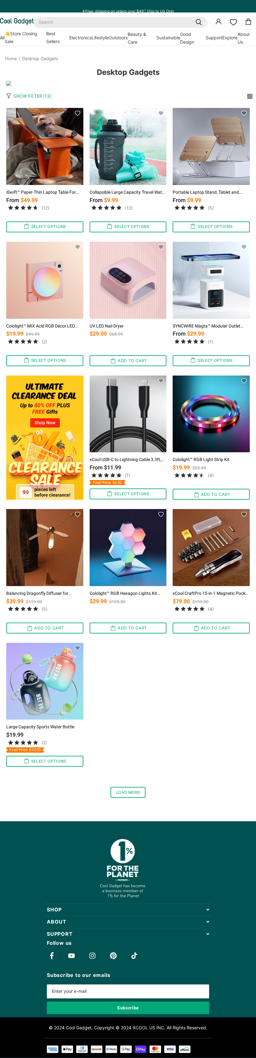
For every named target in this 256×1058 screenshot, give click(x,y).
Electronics (80, 37)
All (2, 37)
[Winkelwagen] (248, 22)
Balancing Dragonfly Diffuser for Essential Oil (37, 593)
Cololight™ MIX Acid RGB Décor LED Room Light (40, 326)
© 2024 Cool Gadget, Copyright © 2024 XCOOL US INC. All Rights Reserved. (128, 1027)
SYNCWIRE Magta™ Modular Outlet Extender (206, 326)
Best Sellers (53, 37)
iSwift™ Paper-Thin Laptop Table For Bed (41, 192)
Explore (230, 37)
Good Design (187, 38)
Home (11, 58)
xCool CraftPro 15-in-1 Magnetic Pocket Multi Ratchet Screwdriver (211, 593)
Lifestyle (100, 37)
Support (214, 37)
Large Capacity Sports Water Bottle (40, 726)
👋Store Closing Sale (21, 37)
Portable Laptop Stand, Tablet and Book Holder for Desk (206, 192)
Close (128, 910)
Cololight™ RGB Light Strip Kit (201, 459)
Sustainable (168, 37)
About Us (244, 38)
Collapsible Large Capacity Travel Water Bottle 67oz (128, 192)
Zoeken (198, 22)
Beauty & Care (137, 38)
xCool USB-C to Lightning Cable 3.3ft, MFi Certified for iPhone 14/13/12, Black (125, 459)
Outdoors (118, 37)
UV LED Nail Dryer (107, 325)
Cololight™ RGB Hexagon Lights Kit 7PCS (123, 593)
